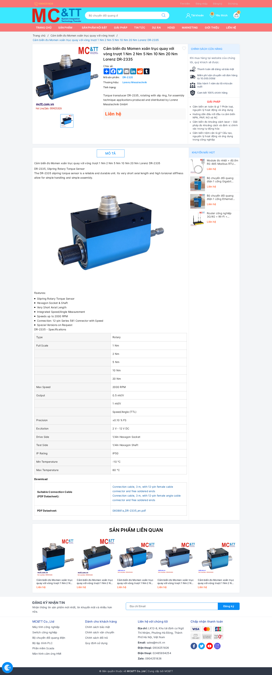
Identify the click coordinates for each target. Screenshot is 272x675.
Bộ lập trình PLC (42, 643)
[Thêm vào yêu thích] (184, 48)
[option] (67, 78)
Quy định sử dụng (96, 643)
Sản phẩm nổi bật (94, 27)
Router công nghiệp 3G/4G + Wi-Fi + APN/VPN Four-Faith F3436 (219, 215)
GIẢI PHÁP (213, 101)
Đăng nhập (201, 3)
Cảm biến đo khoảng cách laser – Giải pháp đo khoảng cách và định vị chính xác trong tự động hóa (215, 125)
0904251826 (45, 3)
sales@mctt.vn (156, 642)
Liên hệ (231, 27)
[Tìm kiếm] (163, 15)
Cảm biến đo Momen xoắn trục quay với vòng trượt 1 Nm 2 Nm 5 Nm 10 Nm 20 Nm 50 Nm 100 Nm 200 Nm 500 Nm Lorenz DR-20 (176, 581)
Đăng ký (217, 3)
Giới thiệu (212, 27)
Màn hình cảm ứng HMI (46, 653)
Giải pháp (120, 27)
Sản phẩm (65, 27)
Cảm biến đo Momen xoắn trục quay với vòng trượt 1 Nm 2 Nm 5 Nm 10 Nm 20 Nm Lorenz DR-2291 (54, 581)
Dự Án (156, 27)
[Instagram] (217, 646)
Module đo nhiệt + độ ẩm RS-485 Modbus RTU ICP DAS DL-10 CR (222, 162)
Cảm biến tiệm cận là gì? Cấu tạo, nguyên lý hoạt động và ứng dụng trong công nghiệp (213, 136)
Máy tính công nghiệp (46, 626)
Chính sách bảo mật (97, 626)
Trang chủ (43, 27)
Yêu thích (219, 15)
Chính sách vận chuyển (99, 632)
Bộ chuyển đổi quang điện (48, 637)
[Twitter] (201, 646)
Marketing (190, 27)
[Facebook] (194, 646)
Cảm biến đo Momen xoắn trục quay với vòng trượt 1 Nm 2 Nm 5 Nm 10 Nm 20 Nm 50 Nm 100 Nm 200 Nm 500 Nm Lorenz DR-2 (216, 581)
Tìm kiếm (185, 3)
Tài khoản (197, 15)
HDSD (171, 27)
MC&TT (168, 671)
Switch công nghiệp (44, 632)
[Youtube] (209, 646)
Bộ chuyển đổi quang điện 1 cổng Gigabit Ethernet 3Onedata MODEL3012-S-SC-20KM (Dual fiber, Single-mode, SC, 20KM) (222, 179)
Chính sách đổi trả (96, 637)
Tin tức (139, 27)
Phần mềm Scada (43, 648)
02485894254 (162, 653)
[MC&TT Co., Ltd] (56, 15)
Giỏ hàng (233, 3)
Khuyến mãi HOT (203, 152)
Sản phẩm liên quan (136, 530)
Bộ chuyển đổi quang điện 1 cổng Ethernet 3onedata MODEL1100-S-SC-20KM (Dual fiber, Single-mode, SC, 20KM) (222, 197)
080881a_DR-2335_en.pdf (129, 510)
